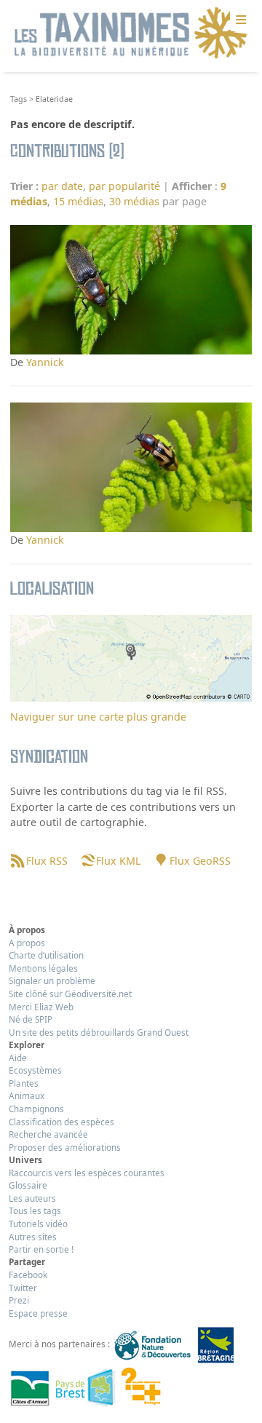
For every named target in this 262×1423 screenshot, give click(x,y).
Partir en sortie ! (41, 1249)
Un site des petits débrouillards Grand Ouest (98, 1032)
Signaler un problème (52, 980)
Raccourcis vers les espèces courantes (86, 1172)
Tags (18, 99)
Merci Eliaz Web (41, 1006)
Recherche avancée (48, 1134)
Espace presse (38, 1313)
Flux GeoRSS (200, 861)
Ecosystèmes (35, 1070)
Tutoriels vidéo (38, 1223)
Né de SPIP (30, 1019)
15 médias (78, 201)
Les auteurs (32, 1198)
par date (62, 186)
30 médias (134, 201)
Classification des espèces (61, 1121)
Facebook (28, 1274)
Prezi (19, 1300)
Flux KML (118, 861)
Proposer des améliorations (65, 1147)
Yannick (45, 362)
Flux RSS (46, 861)
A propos (27, 942)
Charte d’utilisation (46, 955)
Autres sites (33, 1236)
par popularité (124, 186)
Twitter (23, 1287)
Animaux (26, 1095)
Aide (18, 1057)
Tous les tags (35, 1210)
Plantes (24, 1083)
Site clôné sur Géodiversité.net (70, 993)
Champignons (36, 1108)
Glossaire (28, 1185)
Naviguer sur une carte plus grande (98, 717)
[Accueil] (131, 33)
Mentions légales (43, 968)
